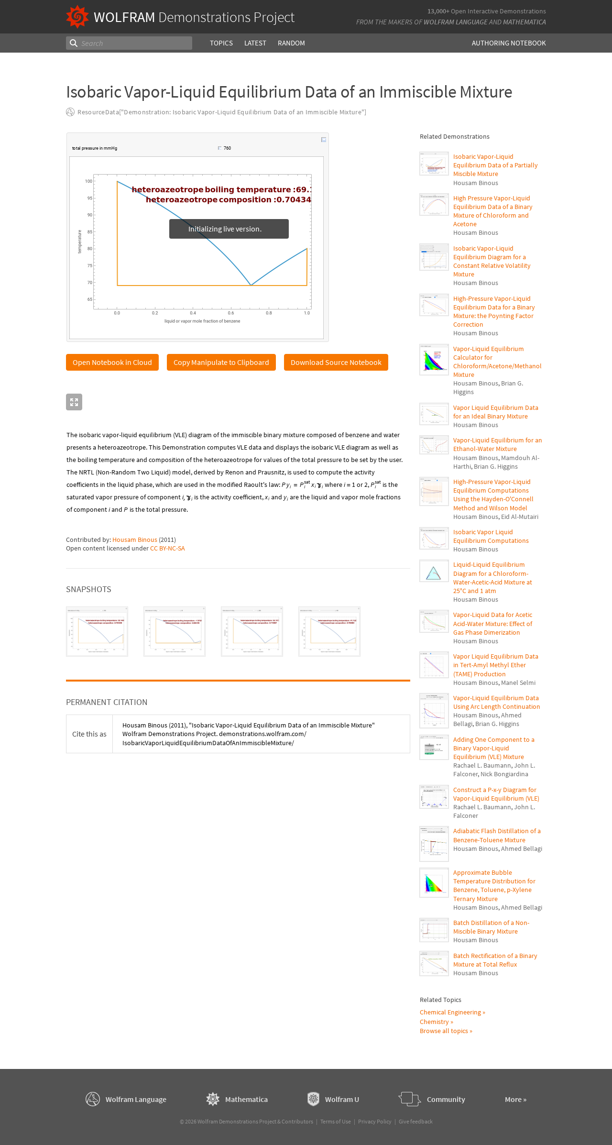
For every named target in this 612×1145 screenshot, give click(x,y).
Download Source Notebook (336, 362)
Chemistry (434, 1021)
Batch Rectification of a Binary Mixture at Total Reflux (495, 960)
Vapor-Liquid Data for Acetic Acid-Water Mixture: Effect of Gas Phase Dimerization (492, 623)
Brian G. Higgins (496, 466)
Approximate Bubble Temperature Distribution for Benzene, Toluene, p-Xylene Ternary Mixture (494, 885)
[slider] (168, 153)
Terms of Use (335, 1121)
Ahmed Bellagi (521, 848)
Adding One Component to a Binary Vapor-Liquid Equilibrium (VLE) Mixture (494, 748)
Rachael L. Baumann (482, 765)
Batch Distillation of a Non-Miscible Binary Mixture (491, 927)
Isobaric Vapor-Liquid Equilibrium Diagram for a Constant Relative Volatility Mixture (492, 261)
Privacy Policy (375, 1121)
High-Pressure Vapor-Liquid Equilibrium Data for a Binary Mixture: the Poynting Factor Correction (494, 311)
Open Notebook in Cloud (112, 362)
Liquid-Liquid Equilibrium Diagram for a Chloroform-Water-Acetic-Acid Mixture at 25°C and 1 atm (492, 577)
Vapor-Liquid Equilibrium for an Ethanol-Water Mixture (497, 444)
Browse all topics (444, 1030)
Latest (255, 42)
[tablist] (238, 631)
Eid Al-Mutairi (519, 516)
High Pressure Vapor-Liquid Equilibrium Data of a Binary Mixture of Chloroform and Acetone (493, 211)
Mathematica (524, 21)
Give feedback (416, 1121)
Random (291, 42)
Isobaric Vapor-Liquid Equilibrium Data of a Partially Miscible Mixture (495, 165)
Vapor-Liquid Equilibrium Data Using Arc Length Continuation (496, 702)
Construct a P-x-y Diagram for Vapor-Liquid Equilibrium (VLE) (496, 794)
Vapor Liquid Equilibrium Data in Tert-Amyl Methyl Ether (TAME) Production (495, 665)
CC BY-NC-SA (167, 548)
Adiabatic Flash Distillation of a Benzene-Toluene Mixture (497, 835)
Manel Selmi (518, 682)
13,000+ (438, 11)
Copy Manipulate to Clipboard (221, 362)
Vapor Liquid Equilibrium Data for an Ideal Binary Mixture (495, 411)
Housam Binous (134, 539)
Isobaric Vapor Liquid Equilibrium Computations (491, 536)
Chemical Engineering (450, 1012)
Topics (221, 42)
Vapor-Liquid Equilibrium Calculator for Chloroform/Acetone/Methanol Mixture (497, 361)
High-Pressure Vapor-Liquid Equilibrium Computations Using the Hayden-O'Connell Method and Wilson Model (493, 494)
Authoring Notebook (509, 42)
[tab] (97, 631)
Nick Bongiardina (504, 774)
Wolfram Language (456, 21)
